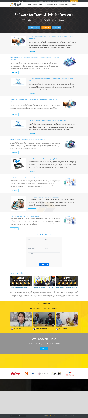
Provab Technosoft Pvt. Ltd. (52, 415)
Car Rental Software (25, 404)
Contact (12, 400)
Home (29, 4)
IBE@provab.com (58, 1)
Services (34, 5)
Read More (32, 51)
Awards (55, 4)
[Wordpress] (19, 1)
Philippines (16, 329)
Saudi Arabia (38, 329)
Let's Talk (44, 348)
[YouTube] (22, 1)
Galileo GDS (39, 400)
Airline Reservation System (26, 400)
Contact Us (74, 4)
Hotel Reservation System (26, 402)
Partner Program (66, 1)
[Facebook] (11, 1)
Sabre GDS (39, 402)
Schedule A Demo (34, 27)
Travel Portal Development (26, 398)
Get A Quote (56, 27)
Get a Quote (74, 1)
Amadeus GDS (40, 398)
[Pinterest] (25, 1)
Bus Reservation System (26, 405)
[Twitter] (16, 1)
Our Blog (12, 402)
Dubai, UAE (61, 329)
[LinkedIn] (14, 1)
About (12, 398)
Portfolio (61, 5)
